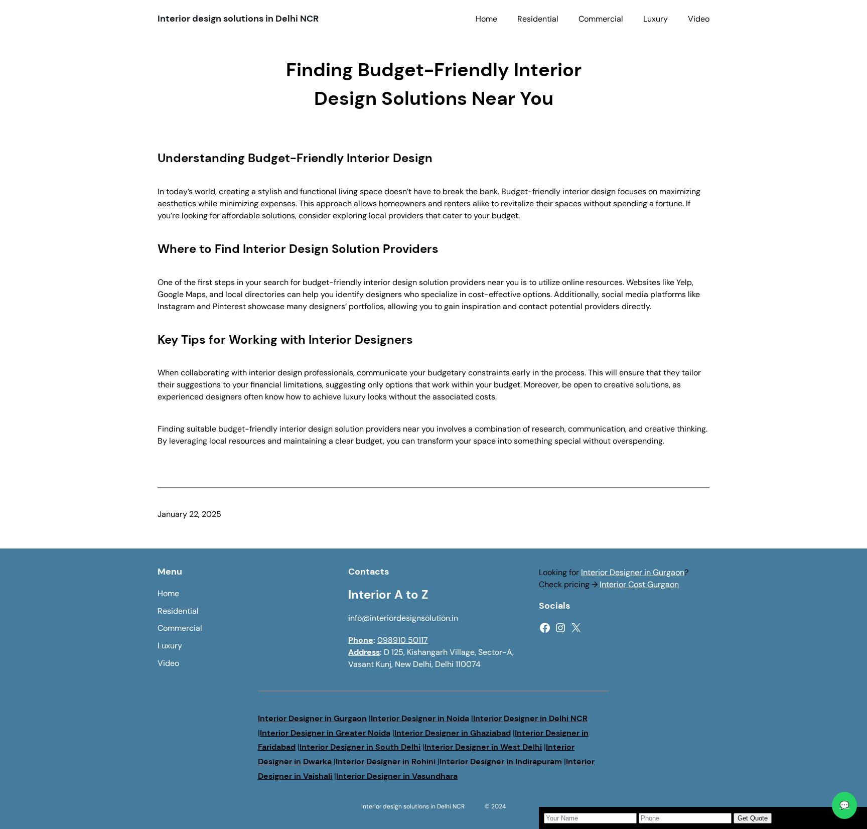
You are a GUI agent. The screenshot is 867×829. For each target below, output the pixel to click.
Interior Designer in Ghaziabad (452, 733)
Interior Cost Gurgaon (639, 584)
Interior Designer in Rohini (386, 761)
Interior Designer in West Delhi (483, 747)
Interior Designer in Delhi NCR (530, 718)
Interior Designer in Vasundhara (397, 776)
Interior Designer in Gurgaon (632, 572)
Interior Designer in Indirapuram (501, 761)
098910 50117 (402, 640)
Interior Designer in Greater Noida (325, 733)
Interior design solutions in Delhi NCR (238, 19)
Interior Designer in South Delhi (360, 747)
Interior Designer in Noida (420, 718)
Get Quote (753, 818)
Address (364, 652)
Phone (360, 640)
